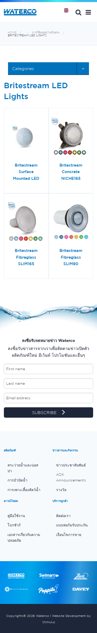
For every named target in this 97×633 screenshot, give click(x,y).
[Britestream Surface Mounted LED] (26, 137)
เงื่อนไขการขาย (68, 535)
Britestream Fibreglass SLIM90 (70, 257)
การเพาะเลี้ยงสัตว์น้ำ (24, 490)
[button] (88, 12)
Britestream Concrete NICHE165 (70, 172)
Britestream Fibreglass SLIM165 (26, 257)
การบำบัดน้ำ (17, 480)
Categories (23, 68)
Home (68, 12)
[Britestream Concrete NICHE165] (71, 137)
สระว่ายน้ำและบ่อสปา (23, 468)
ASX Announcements (71, 477)
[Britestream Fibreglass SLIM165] (26, 222)
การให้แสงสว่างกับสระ (46, 32)
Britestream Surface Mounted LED (26, 172)
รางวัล (61, 490)
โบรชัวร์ (14, 525)
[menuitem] (24, 468)
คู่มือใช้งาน (16, 516)
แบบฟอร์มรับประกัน (72, 525)
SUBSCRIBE (45, 412)
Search (78, 12)
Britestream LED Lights (27, 35)
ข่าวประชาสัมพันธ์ (71, 465)
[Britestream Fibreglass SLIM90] (71, 222)
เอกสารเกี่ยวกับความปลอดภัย (24, 537)
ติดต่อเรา (63, 516)
